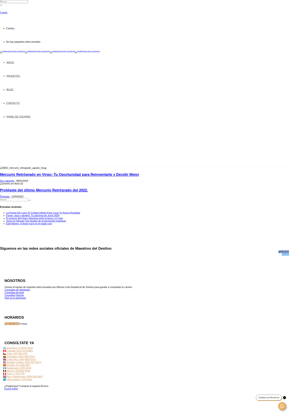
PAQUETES (13, 76)
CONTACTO (13, 103)
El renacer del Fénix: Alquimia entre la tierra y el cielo (34, 218)
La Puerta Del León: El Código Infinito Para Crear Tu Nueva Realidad (43, 213)
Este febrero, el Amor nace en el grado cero (29, 223)
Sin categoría (7, 181)
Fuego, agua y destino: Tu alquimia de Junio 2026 (32, 215)
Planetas (4, 196)
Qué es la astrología (15, 298)
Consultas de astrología (17, 290)
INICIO (10, 62)
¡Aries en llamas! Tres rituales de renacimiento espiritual (36, 221)
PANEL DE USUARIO (18, 116)
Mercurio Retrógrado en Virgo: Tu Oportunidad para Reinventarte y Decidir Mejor (69, 174)
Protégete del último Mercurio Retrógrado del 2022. (44, 190)
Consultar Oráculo (14, 295)
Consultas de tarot (14, 292)
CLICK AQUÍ (11, 389)
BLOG (10, 89)
